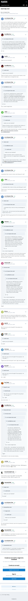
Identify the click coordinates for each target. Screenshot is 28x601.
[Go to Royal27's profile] (2, 366)
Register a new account (14, 569)
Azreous (6, 349)
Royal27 (6, 365)
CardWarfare (7, 34)
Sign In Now (14, 578)
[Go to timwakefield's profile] (2, 483)
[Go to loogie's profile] (2, 334)
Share (14, 586)
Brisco (6, 311)
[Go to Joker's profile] (2, 112)
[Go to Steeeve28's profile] (2, 263)
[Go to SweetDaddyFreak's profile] (2, 472)
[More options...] (25, 19)
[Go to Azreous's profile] (2, 349)
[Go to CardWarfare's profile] (2, 35)
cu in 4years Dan (5, 12)
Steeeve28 (7, 262)
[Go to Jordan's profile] (2, 462)
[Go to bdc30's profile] (2, 324)
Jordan (6, 461)
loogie (6, 333)
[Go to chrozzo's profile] (2, 222)
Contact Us (14, 598)
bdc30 (6, 323)
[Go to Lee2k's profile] (2, 57)
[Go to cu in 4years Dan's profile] (2, 19)
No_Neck (6, 382)
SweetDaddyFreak (9, 472)
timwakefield (7, 482)
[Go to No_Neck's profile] (2, 383)
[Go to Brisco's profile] (2, 312)
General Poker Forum (13, 13)
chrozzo (6, 221)
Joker (5, 111)
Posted (9, 19)
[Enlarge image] (1, 130)
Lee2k (6, 56)
